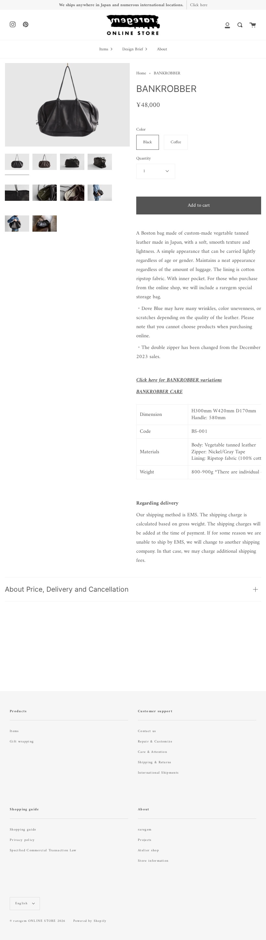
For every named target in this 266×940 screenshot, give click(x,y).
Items (14, 731)
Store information (153, 861)
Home (141, 73)
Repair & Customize (155, 742)
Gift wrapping (22, 742)
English (22, 903)
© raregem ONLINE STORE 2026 (37, 921)
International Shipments (158, 773)
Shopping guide (23, 830)
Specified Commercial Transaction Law (43, 850)
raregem (144, 830)
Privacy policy (22, 840)
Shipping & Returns (155, 762)
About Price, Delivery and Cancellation (66, 589)
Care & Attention (152, 752)
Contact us (147, 731)
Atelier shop (148, 850)
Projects (145, 840)
